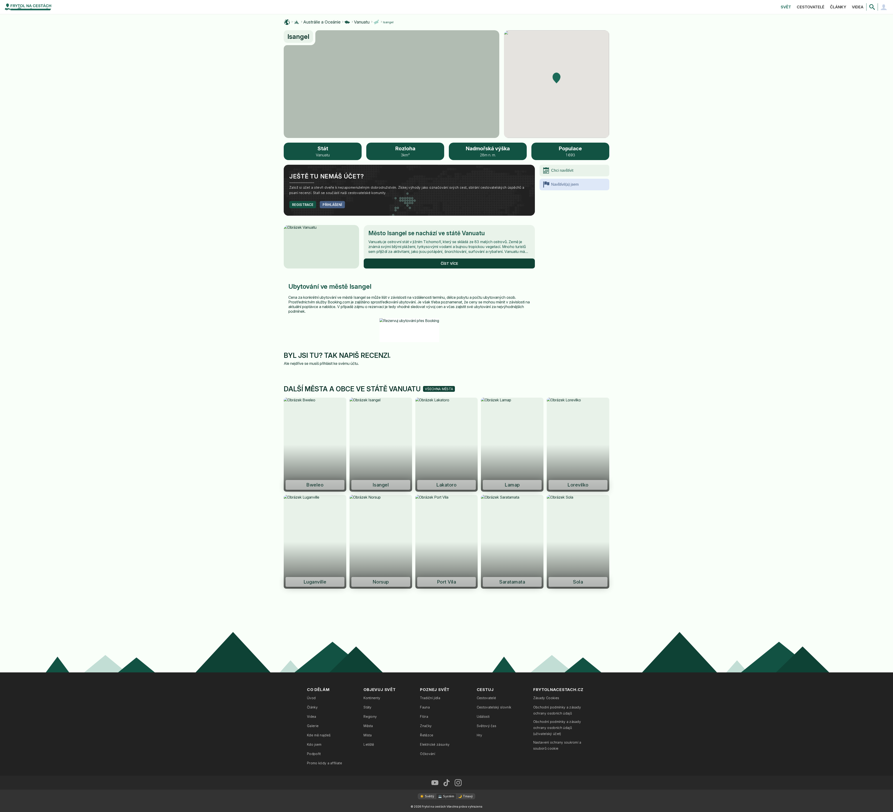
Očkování (427, 754)
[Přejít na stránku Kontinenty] (296, 22)
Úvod (311, 698)
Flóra (424, 716)
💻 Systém (446, 796)
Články (838, 7)
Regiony (370, 716)
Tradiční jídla (430, 698)
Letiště (368, 744)
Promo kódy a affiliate (324, 763)
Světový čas (486, 726)
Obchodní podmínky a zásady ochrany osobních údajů (557, 710)
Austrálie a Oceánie (321, 22)
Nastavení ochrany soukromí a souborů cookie (557, 745)
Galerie (313, 726)
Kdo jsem (314, 744)
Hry (479, 735)
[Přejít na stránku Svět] (287, 22)
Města (368, 726)
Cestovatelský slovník (494, 707)
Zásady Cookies (546, 698)
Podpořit (314, 754)
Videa (857, 7)
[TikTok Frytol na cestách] (446, 782)
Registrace (302, 205)
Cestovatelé (810, 7)
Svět (786, 7)
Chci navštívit (562, 170)
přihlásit (326, 363)
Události (483, 716)
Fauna (425, 707)
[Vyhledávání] (872, 7)
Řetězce (426, 735)
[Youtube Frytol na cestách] (435, 782)
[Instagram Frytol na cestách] (458, 782)
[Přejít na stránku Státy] (347, 22)
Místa (367, 735)
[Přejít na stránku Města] (376, 22)
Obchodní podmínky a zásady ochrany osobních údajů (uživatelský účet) (557, 728)
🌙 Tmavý (465, 796)
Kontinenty (371, 698)
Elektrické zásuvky (435, 744)
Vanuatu (362, 22)
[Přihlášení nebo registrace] (883, 6)
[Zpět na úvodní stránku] (28, 7)
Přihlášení (332, 205)
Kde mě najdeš (318, 735)
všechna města (439, 389)
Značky (426, 726)
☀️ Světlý (427, 796)
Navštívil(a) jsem (565, 184)
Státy (367, 707)
